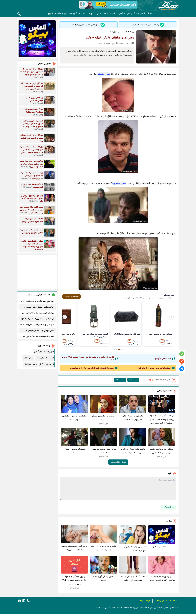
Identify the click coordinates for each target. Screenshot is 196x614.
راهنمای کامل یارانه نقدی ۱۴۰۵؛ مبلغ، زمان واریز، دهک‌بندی (92, 368)
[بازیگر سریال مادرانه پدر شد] (118, 205)
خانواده (113, 13)
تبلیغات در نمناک (144, 600)
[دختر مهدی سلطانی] (118, 95)
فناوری (50, 13)
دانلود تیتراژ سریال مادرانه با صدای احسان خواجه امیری (133, 450)
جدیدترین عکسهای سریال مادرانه (103, 417)
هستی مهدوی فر (119, 183)
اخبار (143, 13)
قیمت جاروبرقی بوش (45, 358)
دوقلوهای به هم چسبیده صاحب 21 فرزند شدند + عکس (162, 578)
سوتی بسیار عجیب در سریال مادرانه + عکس (103, 450)
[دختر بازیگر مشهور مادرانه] (118, 263)
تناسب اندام (102, 13)
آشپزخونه (73, 13)
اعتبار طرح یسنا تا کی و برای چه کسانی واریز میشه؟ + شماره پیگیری (37, 301)
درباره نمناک (159, 600)
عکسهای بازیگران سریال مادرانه (74, 450)
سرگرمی (121, 13)
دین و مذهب (61, 13)
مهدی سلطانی (103, 74)
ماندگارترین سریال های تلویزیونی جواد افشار (133, 417)
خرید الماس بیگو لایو (163, 358)
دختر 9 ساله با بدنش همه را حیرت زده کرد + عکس (133, 578)
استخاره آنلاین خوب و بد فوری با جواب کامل (154, 368)
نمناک (149, 13)
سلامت (82, 13)
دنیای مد (91, 13)
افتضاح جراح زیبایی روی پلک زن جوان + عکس (103, 547)
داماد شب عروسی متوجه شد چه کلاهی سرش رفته (74, 547)
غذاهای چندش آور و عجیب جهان (104, 578)
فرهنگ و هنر (133, 13)
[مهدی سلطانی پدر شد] (118, 146)
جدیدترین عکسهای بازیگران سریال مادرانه (74, 417)
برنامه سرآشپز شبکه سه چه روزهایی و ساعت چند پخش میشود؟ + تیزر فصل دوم (161, 419)
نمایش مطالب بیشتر (118, 462)
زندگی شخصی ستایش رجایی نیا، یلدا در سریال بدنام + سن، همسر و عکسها (39, 307)
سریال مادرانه (133, 379)
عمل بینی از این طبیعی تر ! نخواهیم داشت (134, 548)
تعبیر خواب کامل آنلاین (44, 351)
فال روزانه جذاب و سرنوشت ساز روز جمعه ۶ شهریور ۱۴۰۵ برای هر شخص (88, 358)
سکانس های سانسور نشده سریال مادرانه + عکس (161, 450)
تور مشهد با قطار (46, 364)
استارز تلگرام (28, 358)
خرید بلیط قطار (30, 364)
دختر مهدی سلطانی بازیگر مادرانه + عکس (109, 37)
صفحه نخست (172, 600)
